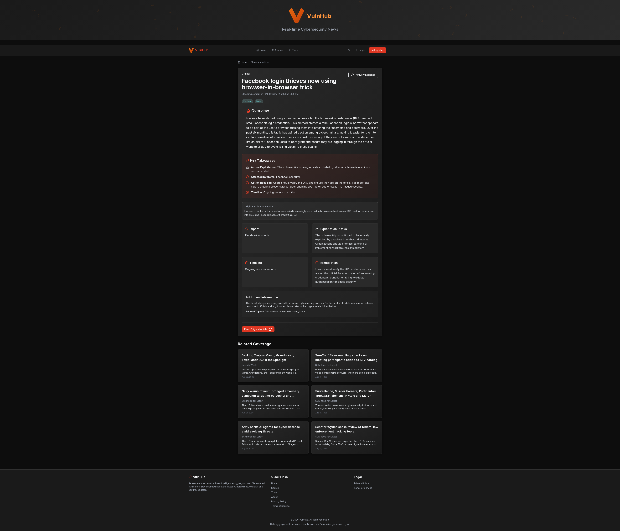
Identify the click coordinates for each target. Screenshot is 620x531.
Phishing (247, 101)
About (274, 497)
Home (274, 483)
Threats (255, 62)
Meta (258, 101)
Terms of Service (280, 506)
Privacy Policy (278, 501)
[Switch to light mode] (349, 50)
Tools (274, 492)
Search (275, 487)
